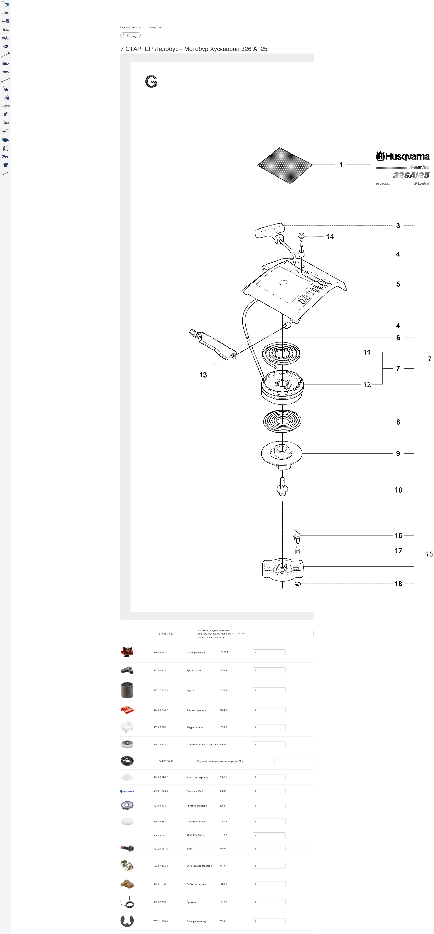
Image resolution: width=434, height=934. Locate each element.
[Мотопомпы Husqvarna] (5, 139)
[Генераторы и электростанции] (5, 123)
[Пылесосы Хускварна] (5, 148)
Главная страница (131, 27)
